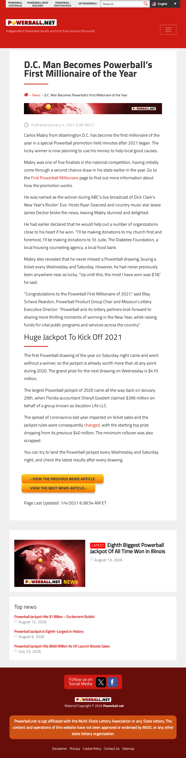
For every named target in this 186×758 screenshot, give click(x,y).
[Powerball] (26, 95)
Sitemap (128, 748)
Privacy (75, 748)
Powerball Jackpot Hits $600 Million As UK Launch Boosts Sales (62, 646)
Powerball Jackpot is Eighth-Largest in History (49, 631)
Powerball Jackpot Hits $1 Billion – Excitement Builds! (54, 616)
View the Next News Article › (58, 488)
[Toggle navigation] (168, 30)
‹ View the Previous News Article (62, 479)
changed (92, 425)
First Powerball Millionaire (54, 177)
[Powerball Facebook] (112, 682)
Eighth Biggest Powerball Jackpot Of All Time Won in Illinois (127, 548)
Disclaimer (59, 748)
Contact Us (112, 748)
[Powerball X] (101, 682)
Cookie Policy (92, 748)
